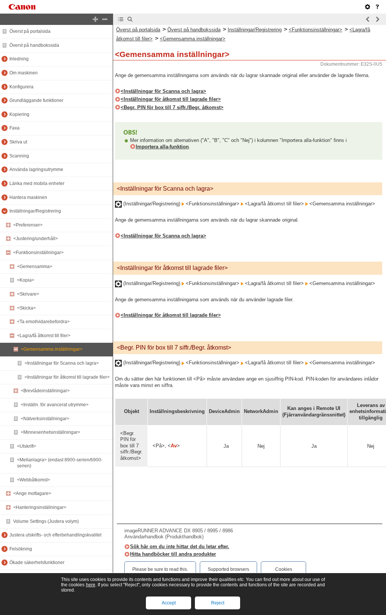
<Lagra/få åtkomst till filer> (43, 335)
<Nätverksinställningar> (45, 418)
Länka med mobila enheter (36, 183)
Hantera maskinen (28, 197)
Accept (169, 603)
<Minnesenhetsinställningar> (50, 432)
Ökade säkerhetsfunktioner (36, 562)
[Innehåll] (120, 19)
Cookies (283, 569)
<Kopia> (25, 280)
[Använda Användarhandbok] (377, 7)
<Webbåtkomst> (33, 479)
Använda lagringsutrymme (36, 169)
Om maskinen (23, 73)
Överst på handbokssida (34, 45)
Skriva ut (18, 142)
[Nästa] (377, 19)
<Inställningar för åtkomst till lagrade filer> (67, 377)
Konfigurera (21, 86)
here (90, 584)
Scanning (19, 156)
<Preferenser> (28, 225)
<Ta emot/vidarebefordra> (43, 321)
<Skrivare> (28, 294)
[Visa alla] (95, 19)
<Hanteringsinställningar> (39, 507)
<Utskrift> (26, 446)
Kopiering (19, 114)
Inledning (19, 59)
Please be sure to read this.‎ (160, 569)
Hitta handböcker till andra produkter (173, 554)
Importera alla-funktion (162, 147)
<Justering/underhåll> (35, 238)
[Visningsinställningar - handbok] (367, 7)
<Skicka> (26, 308)
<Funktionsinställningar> (38, 252)
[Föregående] (368, 19)
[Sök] (130, 19)
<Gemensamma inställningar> (52, 349)
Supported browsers (228, 569)
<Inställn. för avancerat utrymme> (55, 404)
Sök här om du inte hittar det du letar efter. (179, 546)
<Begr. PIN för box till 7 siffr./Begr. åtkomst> (172, 107)
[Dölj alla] (105, 19)
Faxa (14, 128)
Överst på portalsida (30, 31)
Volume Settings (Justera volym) (46, 521)
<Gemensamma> (34, 266)
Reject (217, 603)
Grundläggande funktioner (36, 100)
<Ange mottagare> (32, 493)
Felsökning (20, 549)
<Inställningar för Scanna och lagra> (62, 363)
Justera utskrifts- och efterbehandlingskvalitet (55, 535)
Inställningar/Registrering (35, 211)
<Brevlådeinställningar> (45, 390)
